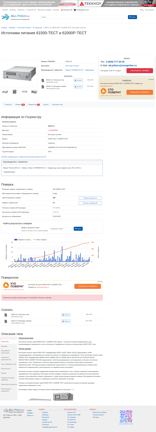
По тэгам (70, 424)
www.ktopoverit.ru (106, 86)
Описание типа (57, 104)
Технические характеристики (6, 358)
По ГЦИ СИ (71, 419)
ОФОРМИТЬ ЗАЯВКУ (139, 71)
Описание (4, 346)
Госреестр (8, 104)
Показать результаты (90, 198)
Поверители (33, 104)
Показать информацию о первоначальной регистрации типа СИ (23, 157)
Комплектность (6, 368)
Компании (21, 10)
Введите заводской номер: (30, 227)
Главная (5, 10)
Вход (141, 10)
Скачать (79, 80)
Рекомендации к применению (6, 390)
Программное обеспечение (5, 352)
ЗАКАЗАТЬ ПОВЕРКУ (139, 92)
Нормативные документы (9, 384)
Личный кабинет (98, 415)
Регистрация (149, 10)
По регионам (72, 422)
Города (44, 419)
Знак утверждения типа (8, 364)
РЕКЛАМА (151, 79)
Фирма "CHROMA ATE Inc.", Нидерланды (80, 70)
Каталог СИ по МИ (73, 415)
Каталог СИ (71, 412)
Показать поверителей (90, 203)
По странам (71, 417)
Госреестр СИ (31, 10)
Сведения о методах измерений (7, 379)
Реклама (56, 10)
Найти (79, 229)
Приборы (13, 10)
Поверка (19, 104)
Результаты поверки (44, 10)
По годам (70, 427)
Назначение (5, 341)
